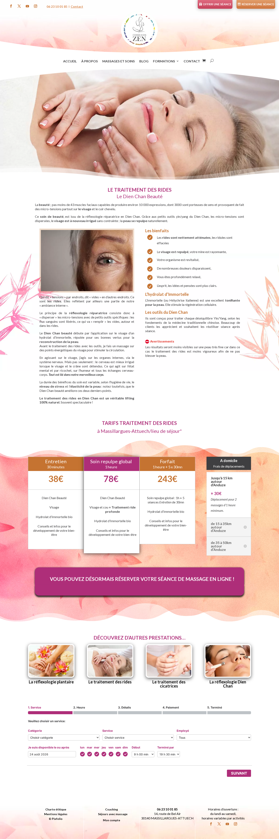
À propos (89, 61)
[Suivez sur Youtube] (27, 6)
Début (136, 747)
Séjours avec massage (112, 814)
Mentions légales (55, 814)
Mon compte (111, 820)
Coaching (111, 810)
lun (82, 747)
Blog (143, 61)
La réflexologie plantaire (51, 681)
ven (111, 747)
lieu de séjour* (166, 431)
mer (96, 747)
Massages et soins (118, 61)
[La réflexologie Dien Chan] (227, 661)
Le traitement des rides (110, 681)
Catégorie (35, 730)
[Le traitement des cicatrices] (169, 661)
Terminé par (165, 747)
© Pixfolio (55, 819)
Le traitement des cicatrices (168, 683)
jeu (104, 747)
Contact (77, 6)
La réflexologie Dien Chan (228, 683)
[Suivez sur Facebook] (11, 6)
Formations (164, 61)
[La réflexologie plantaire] (51, 661)
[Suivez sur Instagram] (35, 6)
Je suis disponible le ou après (48, 747)
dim (125, 747)
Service (107, 730)
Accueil (70, 61)
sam (118, 747)
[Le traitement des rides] (110, 661)
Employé (183, 730)
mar (89, 747)
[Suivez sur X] (19, 6)
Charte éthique (55, 810)
